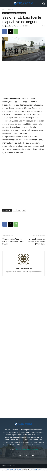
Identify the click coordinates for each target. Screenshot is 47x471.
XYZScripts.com (35, 470)
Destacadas (12, 13)
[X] (10, 31)
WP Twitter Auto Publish (14, 470)
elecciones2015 (21, 13)
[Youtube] (33, 455)
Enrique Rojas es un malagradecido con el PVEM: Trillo (36, 241)
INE (19, 210)
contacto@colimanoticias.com (27, 449)
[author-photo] (23, 265)
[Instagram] (20, 455)
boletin (10, 9)
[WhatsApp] (15, 31)
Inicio (4, 9)
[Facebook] (4, 31)
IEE (14, 210)
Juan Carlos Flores (11, 26)
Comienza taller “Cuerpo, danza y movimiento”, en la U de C (13, 241)
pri (24, 210)
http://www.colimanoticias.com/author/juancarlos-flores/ (23, 272)
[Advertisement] (23, 79)
